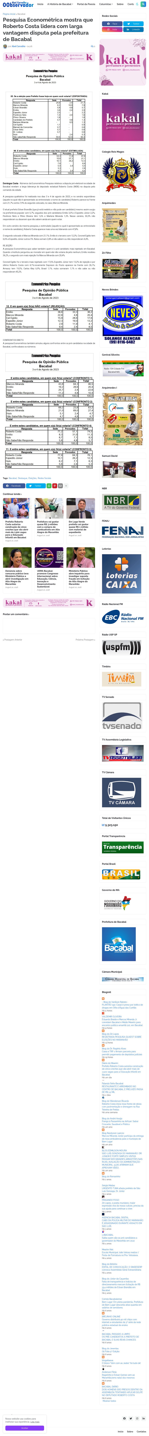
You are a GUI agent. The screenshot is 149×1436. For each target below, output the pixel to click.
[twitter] (130, 1418)
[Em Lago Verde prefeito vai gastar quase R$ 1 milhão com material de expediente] (80, 508)
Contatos (141, 1431)
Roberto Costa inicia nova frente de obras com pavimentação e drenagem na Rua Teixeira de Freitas (121, 1107)
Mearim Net (107, 1249)
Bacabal (21, 14)
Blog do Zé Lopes (110, 1034)
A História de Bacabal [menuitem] (59, 4)
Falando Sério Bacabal (112, 1083)
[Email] (60, 485)
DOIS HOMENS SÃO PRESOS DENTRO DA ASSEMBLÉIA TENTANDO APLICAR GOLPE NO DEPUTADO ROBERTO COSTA (122, 1392)
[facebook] (124, 1418)
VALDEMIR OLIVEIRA (112, 1016)
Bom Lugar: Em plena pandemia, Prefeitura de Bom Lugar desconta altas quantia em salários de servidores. (122, 1305)
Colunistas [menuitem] (105, 4)
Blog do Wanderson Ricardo (115, 1101)
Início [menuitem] (40, 4)
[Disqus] (49, 677)
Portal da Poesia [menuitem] (86, 4)
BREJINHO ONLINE (111, 1316)
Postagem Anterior (13, 640)
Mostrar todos (109, 1401)
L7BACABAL (107, 1235)
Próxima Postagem (85, 640)
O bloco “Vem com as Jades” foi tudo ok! (121, 1363)
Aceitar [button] (24, 1428)
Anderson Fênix (109, 1372)
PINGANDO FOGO (110, 1200)
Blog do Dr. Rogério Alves (114, 1048)
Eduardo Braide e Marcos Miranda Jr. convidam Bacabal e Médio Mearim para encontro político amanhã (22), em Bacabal (122, 1022)
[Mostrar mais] (66, 485)
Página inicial (9, 14)
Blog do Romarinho (111, 1176)
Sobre (130, 1431)
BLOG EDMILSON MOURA (114, 1150)
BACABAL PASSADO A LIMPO (116, 1334)
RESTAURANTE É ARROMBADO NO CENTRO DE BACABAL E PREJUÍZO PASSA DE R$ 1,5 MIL (122, 1089)
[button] (137, 4)
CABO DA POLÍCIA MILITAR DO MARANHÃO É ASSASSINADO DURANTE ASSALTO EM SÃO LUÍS (122, 1223)
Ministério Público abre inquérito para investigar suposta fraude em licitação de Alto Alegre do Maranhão (79, 577)
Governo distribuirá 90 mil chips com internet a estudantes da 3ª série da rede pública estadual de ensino (121, 1322)
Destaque (22, 478)
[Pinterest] (54, 485)
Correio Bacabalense (112, 1299)
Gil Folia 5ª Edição (110, 1351)
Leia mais (34, 1422)
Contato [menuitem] (132, 4)
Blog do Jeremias (110, 1348)
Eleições (33, 478)
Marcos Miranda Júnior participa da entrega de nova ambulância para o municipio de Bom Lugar (123, 1139)
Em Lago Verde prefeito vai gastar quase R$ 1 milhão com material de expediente (78, 527)
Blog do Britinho (109, 1264)
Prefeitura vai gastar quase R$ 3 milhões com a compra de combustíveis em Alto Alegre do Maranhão (48, 527)
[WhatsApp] (49, 485)
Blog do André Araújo (112, 1118)
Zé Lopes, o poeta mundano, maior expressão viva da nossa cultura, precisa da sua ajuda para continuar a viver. (122, 1206)
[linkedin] (143, 1418)
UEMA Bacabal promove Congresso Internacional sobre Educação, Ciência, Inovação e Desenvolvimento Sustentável (47, 579)
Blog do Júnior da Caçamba (115, 1279)
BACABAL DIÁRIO (110, 1386)
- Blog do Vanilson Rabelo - (115, 1002)
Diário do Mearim (110, 1063)
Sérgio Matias (108, 1185)
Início (120, 1431)
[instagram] (137, 1418)
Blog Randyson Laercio (113, 1133)
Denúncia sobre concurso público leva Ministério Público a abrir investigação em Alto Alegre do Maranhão (17, 577)
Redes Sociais (44, 478)
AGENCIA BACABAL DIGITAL (115, 1217)
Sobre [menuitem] (120, 4)
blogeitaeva (107, 1360)
